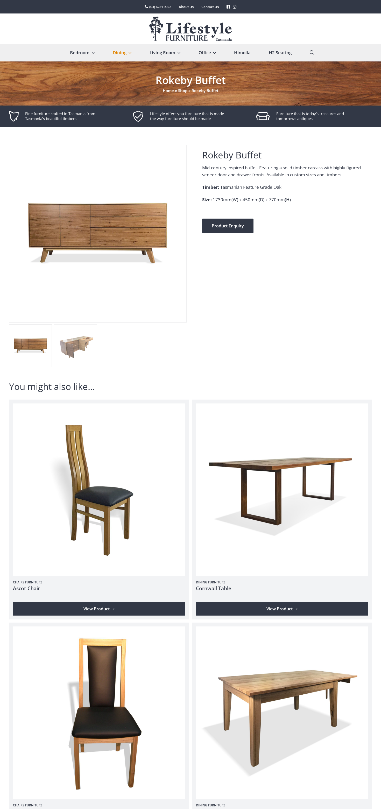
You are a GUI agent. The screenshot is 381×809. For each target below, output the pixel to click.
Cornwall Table (213, 588)
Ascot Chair (26, 588)
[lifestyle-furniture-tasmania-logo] (190, 19)
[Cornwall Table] (282, 407)
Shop (182, 90)
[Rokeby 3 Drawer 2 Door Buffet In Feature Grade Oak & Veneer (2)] (98, 234)
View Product (96, 609)
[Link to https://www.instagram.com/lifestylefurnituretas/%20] (234, 7)
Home (168, 90)
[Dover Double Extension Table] (282, 630)
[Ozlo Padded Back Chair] (99, 630)
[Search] (312, 52)
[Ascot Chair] (99, 407)
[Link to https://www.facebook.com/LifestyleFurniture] (228, 7)
